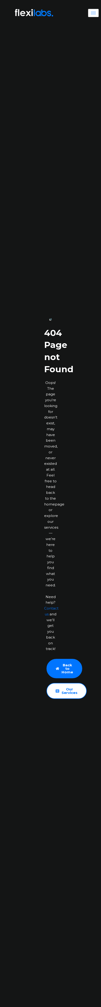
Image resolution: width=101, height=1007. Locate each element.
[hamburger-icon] (93, 13)
